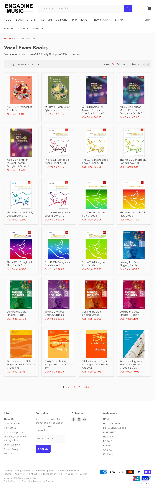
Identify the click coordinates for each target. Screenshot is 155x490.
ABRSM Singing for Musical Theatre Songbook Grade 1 (18, 163)
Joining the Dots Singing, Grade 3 (54, 313)
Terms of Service (51, 473)
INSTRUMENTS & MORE (54, 20)
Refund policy (70, 473)
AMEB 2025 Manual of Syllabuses (57, 108)
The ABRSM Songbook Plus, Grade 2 (57, 263)
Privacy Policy (11, 449)
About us (35, 473)
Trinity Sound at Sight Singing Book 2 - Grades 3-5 (59, 364)
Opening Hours (12, 423)
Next (87, 387)
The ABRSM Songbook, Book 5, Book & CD (58, 161)
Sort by (10, 64)
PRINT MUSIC (80, 20)
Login (147, 19)
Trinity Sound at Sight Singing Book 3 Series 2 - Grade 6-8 (21, 364)
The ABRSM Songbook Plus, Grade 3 (19, 263)
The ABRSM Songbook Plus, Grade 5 (95, 214)
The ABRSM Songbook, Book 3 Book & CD (133, 161)
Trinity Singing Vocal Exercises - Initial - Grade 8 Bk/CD (131, 364)
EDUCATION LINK (26, 20)
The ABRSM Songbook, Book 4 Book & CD (95, 161)
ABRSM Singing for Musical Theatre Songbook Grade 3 (93, 110)
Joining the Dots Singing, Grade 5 (129, 313)
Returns (8, 453)
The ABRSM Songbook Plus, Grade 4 (132, 214)
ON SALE (23, 28)
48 (123, 64)
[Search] (128, 8)
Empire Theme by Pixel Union (18, 481)
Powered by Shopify (43, 481)
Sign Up (43, 448)
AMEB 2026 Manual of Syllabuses (19, 108)
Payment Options (13, 432)
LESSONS (38, 28)
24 (113, 64)
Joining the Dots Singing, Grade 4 (92, 313)
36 (118, 64)
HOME (7, 20)
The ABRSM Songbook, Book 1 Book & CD (58, 214)
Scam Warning (12, 444)
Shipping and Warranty (68, 470)
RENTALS (119, 20)
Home (7, 38)
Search (83, 473)
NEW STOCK (101, 20)
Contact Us (10, 427)
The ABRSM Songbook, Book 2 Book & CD (20, 214)
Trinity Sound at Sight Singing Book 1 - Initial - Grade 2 (95, 364)
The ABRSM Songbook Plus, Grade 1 (95, 263)
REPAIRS (8, 28)
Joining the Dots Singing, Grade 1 (129, 263)
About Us (9, 419)
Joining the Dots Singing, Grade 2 (16, 313)
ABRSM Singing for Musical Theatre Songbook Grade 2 (131, 110)
